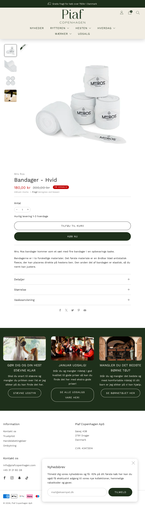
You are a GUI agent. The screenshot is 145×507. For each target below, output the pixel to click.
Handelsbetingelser (14, 440)
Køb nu (72, 236)
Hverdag (104, 28)
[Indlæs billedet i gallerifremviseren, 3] (10, 81)
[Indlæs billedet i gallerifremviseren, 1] (10, 50)
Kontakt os (9, 431)
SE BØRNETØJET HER (120, 393)
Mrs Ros (19, 174)
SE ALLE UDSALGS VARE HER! (72, 395)
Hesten (81, 28)
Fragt (34, 192)
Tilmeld (120, 492)
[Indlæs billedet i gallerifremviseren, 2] (10, 65)
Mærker (61, 33)
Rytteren (57, 28)
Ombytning (9, 445)
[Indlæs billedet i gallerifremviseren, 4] (10, 96)
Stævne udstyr (24, 393)
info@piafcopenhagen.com (19, 465)
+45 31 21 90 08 (12, 470)
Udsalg (84, 33)
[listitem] (72, 4)
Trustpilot (9, 436)
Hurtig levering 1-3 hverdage (31, 216)
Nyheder (37, 28)
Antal (17, 203)
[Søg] (138, 12)
